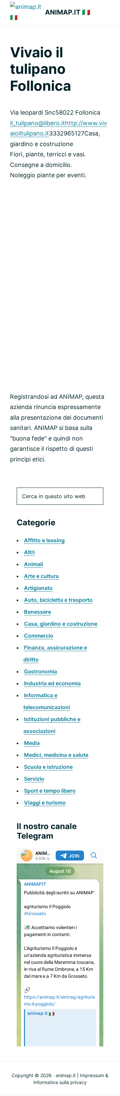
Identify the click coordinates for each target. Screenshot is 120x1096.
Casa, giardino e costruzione (60, 623)
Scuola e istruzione (48, 766)
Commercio (38, 635)
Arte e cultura (41, 576)
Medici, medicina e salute (56, 755)
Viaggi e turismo (45, 802)
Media (32, 743)
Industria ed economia (52, 683)
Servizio (34, 778)
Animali (33, 564)
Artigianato (38, 588)
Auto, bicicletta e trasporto (58, 600)
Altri (29, 552)
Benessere (37, 611)
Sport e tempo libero (50, 790)
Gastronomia (40, 671)
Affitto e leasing (44, 540)
